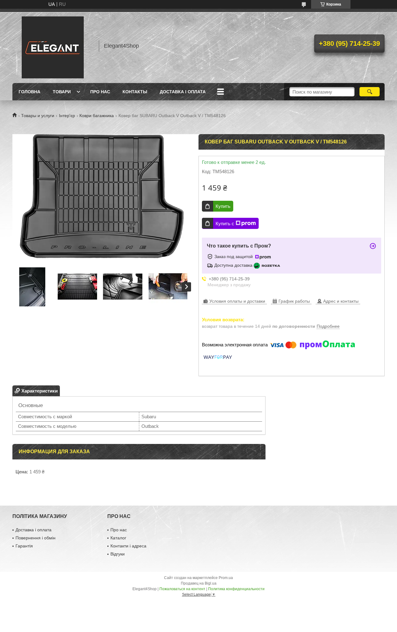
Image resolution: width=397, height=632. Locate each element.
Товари (62, 91)
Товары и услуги (37, 115)
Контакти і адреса (128, 545)
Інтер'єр (67, 115)
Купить (223, 206)
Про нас (100, 91)
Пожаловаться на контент (182, 589)
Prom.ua (226, 578)
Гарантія (24, 545)
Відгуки (117, 553)
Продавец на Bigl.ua (198, 583)
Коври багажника (96, 115)
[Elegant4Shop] (52, 45)
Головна (29, 91)
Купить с (225, 223)
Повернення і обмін (36, 537)
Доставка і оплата (183, 91)
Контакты (135, 91)
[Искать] (369, 91)
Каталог (118, 537)
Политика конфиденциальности (236, 589)
